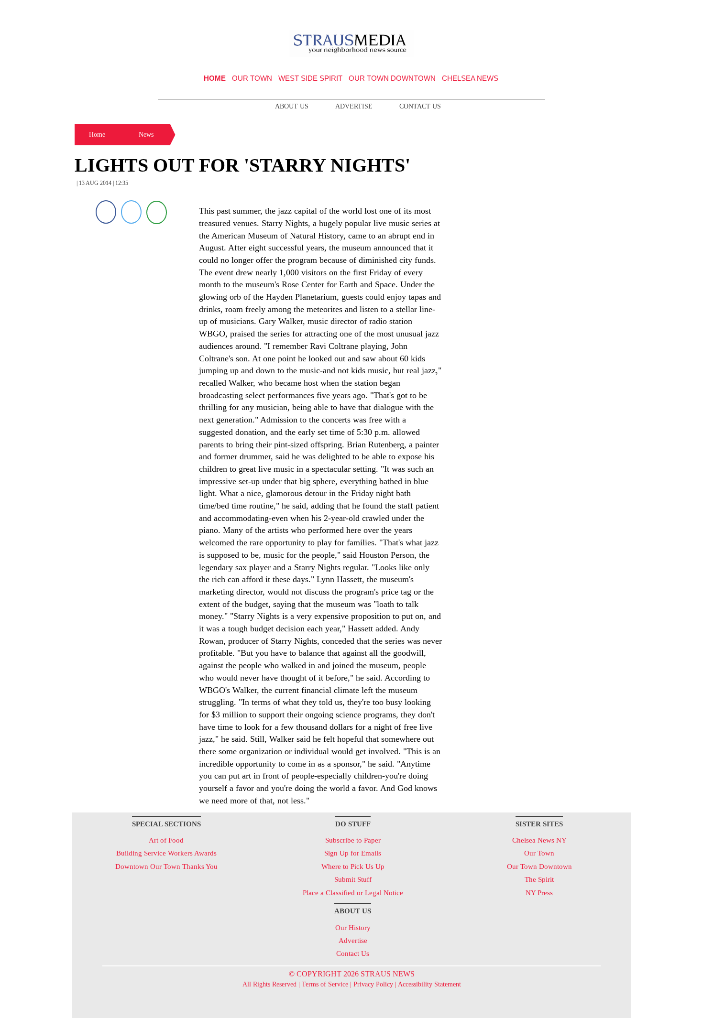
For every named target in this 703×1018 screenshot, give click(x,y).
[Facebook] (106, 212)
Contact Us (420, 106)
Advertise (354, 106)
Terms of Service (325, 984)
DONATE (604, 11)
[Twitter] (131, 212)
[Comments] (156, 212)
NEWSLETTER (549, 11)
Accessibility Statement (429, 984)
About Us (291, 106)
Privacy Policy (373, 984)
